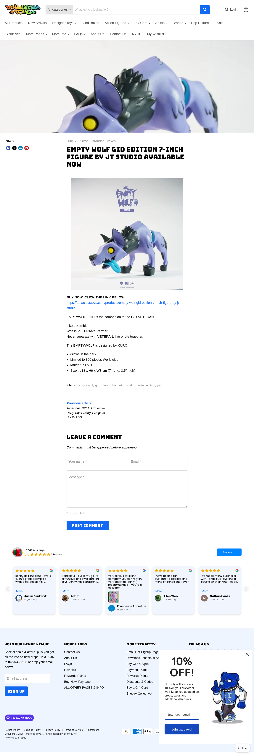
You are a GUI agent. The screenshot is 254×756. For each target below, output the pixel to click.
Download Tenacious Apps (144, 658)
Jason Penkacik (35, 596)
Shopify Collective (139, 693)
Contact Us (118, 34)
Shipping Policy (32, 729)
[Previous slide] (8, 589)
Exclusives (12, 34)
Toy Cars (141, 23)
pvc (159, 385)
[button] (232, 9)
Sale (220, 23)
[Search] (205, 9)
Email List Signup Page (142, 652)
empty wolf (86, 385)
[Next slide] (246, 589)
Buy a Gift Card (137, 687)
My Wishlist (155, 34)
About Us (97, 34)
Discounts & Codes (139, 681)
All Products (13, 23)
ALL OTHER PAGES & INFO (84, 687)
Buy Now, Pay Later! (78, 681)
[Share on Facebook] (8, 148)
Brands (178, 23)
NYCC (137, 34)
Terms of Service (73, 729)
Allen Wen (171, 596)
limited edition (146, 385)
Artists (160, 23)
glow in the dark (112, 385)
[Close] (247, 654)
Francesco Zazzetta (131, 606)
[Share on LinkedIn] (20, 148)
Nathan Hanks (220, 596)
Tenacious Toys (34, 549)
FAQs (78, 34)
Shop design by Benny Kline (61, 733)
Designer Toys (63, 23)
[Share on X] (14, 148)
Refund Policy (12, 729)
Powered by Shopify (15, 737)
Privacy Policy (52, 729)
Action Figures (116, 23)
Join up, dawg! (182, 729)
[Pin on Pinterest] (26, 148)
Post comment (87, 525)
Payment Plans (136, 670)
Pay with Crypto (137, 664)
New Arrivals (37, 23)
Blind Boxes (90, 23)
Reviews (70, 670)
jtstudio (129, 385)
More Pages (35, 34)
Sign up (16, 691)
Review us (229, 552)
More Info (59, 34)
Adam (75, 596)
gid (97, 385)
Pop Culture (200, 23)
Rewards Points (75, 676)
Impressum (93, 729)
